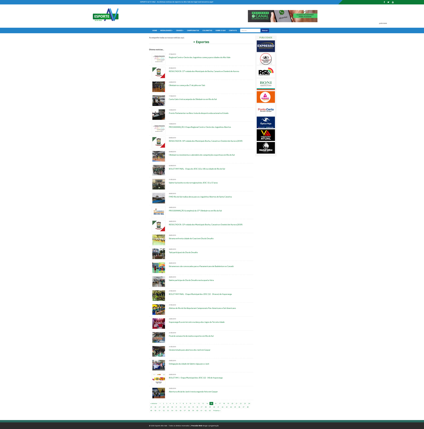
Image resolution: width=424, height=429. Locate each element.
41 (218, 407)
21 (236, 403)
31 (176, 407)
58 (189, 410)
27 (159, 407)
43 (227, 407)
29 (168, 407)
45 (235, 407)
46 (239, 407)
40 (214, 407)
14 (207, 403)
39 (210, 407)
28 (164, 407)
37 (201, 407)
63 (210, 410)
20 (232, 403)
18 (224, 403)
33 (185, 407)
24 (249, 403)
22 (241, 403)
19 (228, 403)
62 (206, 410)
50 (155, 410)
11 (194, 403)
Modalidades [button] (166, 30)
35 (193, 407)
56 (180, 410)
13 (203, 403)
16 (215, 403)
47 (243, 407)
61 (201, 410)
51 (159, 410)
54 (172, 410)
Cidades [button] (179, 30)
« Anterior (153, 403)
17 (220, 403)
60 (197, 410)
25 (151, 407)
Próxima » (216, 410)
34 (189, 407)
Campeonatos (193, 30)
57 (185, 410)
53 (168, 410)
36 (197, 407)
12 (199, 403)
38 (206, 407)
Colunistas (207, 30)
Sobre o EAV (221, 30)
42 (222, 407)
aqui (182, 37)
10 (190, 403)
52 (164, 410)
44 (231, 407)
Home (154, 30)
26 (155, 407)
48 (248, 407)
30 (172, 407)
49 (151, 410)
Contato (233, 30)
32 (180, 407)
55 (176, 410)
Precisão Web (196, 426)
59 (193, 410)
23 (245, 403)
